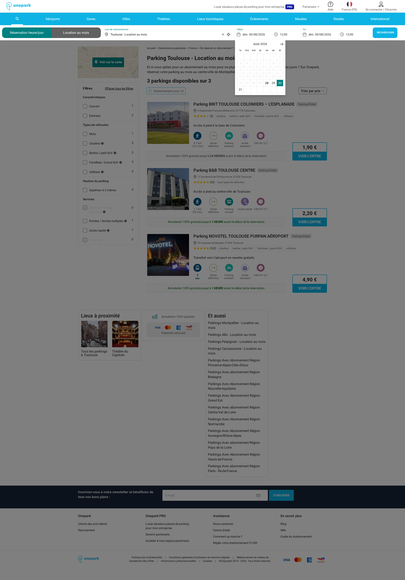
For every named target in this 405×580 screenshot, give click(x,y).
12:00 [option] (283, 34)
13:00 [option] (349, 34)
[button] (281, 44)
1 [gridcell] (273, 57)
